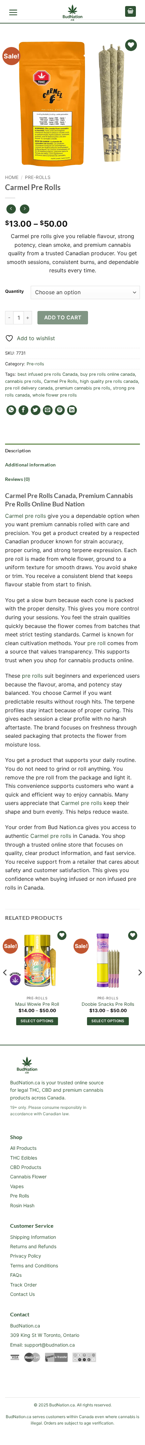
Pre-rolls (38, 177)
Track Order (23, 1285)
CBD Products (25, 1167)
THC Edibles (23, 1158)
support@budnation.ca (49, 1345)
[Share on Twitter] (35, 410)
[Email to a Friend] (47, 410)
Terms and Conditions (34, 1265)
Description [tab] (18, 450)
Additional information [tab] (30, 464)
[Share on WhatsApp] (11, 410)
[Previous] (5, 986)
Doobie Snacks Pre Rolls (108, 1004)
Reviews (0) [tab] (17, 479)
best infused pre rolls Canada (48, 374)
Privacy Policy (25, 1256)
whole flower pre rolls (54, 395)
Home (12, 177)
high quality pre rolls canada (109, 381)
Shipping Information (33, 1237)
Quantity (14, 291)
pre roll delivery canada (29, 388)
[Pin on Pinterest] (59, 410)
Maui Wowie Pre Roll (37, 1004)
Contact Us (22, 1294)
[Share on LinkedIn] (72, 410)
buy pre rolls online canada (107, 374)
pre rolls (32, 675)
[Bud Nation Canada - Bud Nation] (72, 13)
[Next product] (11, 209)
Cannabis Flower (28, 1176)
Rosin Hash (22, 1205)
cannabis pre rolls (23, 381)
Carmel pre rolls (25, 515)
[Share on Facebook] (23, 410)
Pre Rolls (19, 1196)
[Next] (140, 986)
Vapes (17, 1186)
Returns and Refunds (33, 1246)
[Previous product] (24, 209)
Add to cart (63, 317)
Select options (37, 1021)
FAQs (16, 1275)
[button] (13, 12)
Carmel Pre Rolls (60, 381)
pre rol (95, 643)
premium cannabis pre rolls (82, 388)
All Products (23, 1148)
